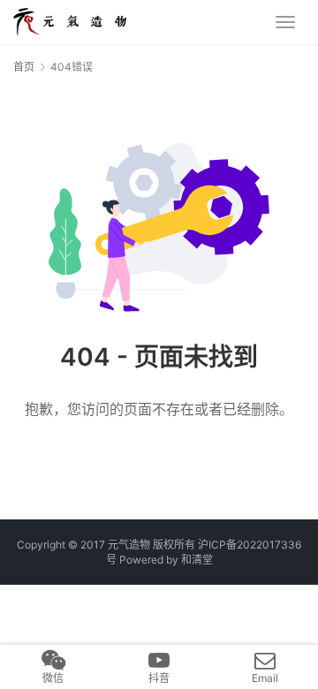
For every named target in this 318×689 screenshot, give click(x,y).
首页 (23, 66)
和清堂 (197, 559)
